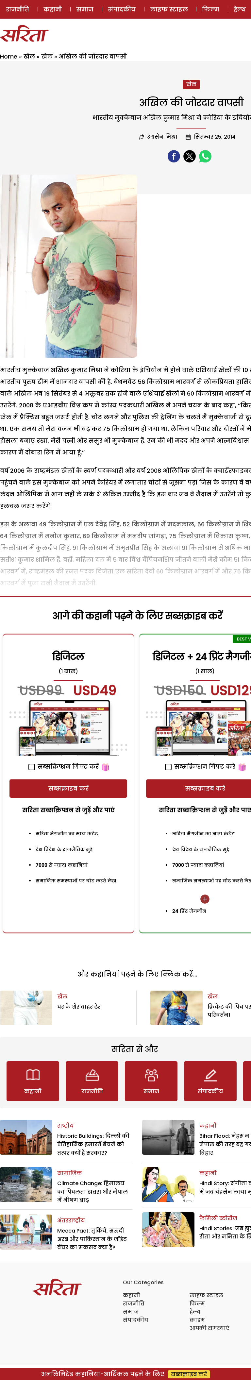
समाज (84, 9)
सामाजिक (69, 1173)
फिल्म (210, 9)
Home (8, 56)
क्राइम (197, 1320)
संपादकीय (122, 9)
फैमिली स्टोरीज (218, 1218)
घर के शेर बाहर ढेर (79, 1007)
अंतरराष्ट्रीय (71, 1220)
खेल (29, 56)
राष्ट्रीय (65, 1126)
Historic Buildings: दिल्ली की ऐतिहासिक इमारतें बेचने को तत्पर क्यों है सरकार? (93, 1144)
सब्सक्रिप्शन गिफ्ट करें (67, 766)
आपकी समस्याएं (209, 1328)
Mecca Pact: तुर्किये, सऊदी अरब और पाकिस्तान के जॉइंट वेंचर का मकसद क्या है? (92, 1239)
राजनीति (17, 9)
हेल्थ (195, 1312)
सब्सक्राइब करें (68, 788)
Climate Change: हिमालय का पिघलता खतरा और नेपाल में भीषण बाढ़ (92, 1192)
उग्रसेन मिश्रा (162, 137)
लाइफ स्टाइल (169, 9)
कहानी (52, 9)
